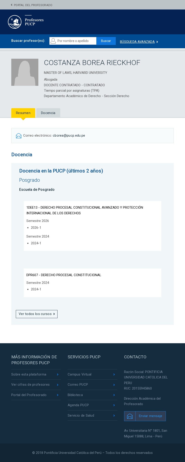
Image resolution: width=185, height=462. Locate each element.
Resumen (23, 113)
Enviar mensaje (150, 416)
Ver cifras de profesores (30, 385)
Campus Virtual (79, 374)
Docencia (48, 113)
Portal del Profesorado (33, 5)
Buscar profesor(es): (28, 41)
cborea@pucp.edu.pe (69, 135)
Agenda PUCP (78, 405)
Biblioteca (75, 395)
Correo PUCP (78, 385)
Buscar (106, 41)
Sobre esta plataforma (28, 374)
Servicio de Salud (81, 415)
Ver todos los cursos (35, 314)
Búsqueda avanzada (137, 42)
